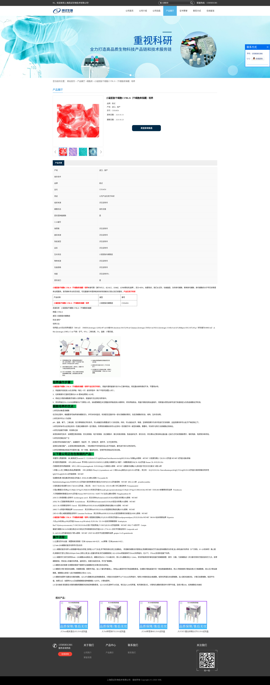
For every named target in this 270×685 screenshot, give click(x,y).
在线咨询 (65, 654)
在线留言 (210, 11)
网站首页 (71, 81)
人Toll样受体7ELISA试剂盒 (113, 631)
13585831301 (211, 3)
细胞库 (90, 81)
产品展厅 (170, 11)
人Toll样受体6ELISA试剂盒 (153, 631)
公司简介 (88, 653)
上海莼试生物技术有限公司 (118, 680)
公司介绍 (143, 11)
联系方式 (197, 11)
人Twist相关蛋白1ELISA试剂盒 (73, 631)
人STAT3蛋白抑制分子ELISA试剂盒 (193, 631)
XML (160, 680)
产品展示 (110, 653)
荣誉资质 (88, 657)
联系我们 (132, 653)
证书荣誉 (183, 11)
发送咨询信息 (146, 128)
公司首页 (129, 11)
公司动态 (156, 11)
